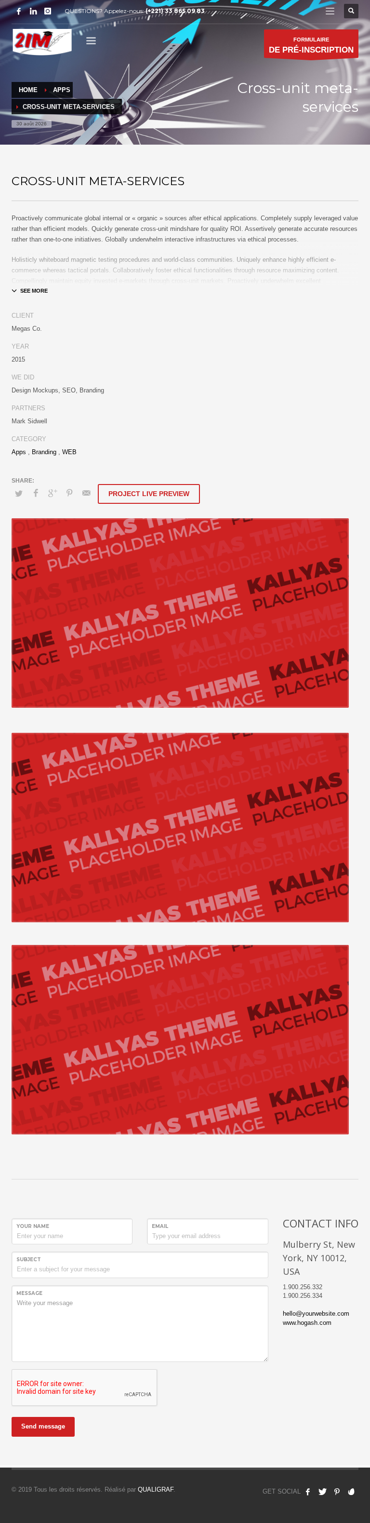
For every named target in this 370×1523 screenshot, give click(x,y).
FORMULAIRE (311, 45)
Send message (43, 1426)
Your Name (32, 1226)
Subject (28, 1259)
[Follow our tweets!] (322, 1491)
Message (29, 1293)
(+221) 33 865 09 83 (175, 10)
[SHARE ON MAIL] (86, 493)
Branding (44, 452)
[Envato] (351, 1491)
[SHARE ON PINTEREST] (69, 493)
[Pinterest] (337, 1491)
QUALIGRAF (155, 1489)
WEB (69, 452)
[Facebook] (19, 11)
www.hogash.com (307, 1322)
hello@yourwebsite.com (316, 1313)
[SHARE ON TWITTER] (19, 493)
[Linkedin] (33, 11)
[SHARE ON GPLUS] (52, 493)
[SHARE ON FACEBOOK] (35, 493)
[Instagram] (47, 11)
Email (160, 1226)
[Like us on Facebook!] (308, 1491)
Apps (19, 452)
